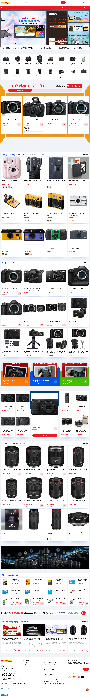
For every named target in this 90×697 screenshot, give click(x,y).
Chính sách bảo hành (49, 674)
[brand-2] (17, 612)
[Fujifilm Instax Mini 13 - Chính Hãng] (12, 168)
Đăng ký (25, 669)
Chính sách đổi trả (49, 671)
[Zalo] (8, 688)
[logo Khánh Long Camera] (12, 661)
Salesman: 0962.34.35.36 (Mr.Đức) (52, 681)
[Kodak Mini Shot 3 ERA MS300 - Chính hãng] (56, 201)
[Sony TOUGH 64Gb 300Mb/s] (50, 582)
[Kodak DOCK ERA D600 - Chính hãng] (12, 201)
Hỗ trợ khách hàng (27, 660)
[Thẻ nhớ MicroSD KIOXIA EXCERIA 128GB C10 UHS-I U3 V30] (27, 592)
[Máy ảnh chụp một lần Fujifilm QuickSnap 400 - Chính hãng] (56, 234)
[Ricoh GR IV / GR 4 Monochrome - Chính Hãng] (44, 406)
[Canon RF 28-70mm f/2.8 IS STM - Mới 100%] (12, 519)
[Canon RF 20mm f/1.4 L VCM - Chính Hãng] (78, 488)
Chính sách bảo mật (49, 669)
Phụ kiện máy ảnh (10, 575)
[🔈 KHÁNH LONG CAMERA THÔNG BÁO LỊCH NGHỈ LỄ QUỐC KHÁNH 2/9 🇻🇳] (12, 630)
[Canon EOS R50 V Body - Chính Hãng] (11, 107)
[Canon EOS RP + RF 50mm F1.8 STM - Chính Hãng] (34, 307)
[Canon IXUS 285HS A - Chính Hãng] (56, 276)
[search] (63, 2)
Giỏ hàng (25, 667)
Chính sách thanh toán (50, 667)
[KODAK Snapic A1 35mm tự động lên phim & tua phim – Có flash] (78, 234)
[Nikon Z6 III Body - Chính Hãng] (56, 107)
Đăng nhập (25, 662)
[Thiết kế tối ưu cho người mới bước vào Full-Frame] (45, 370)
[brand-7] (72, 612)
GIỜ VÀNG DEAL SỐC (28, 86)
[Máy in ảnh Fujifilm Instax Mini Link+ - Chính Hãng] (78, 168)
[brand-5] (50, 612)
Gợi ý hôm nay (8, 154)
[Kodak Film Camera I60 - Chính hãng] (34, 234)
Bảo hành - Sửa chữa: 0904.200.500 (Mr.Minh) (55, 683)
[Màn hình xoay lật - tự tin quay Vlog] (74, 370)
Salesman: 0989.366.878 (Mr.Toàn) (52, 679)
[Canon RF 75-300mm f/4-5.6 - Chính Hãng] (34, 519)
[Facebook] (2, 688)
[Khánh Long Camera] (5, 3)
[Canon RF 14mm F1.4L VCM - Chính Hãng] (78, 457)
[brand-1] (6, 612)
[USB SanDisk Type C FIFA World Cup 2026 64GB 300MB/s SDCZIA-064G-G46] (72, 592)
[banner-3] (78, 39)
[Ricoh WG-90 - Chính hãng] (81, 398)
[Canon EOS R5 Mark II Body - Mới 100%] (12, 307)
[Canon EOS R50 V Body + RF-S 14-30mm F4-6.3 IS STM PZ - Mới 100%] (56, 307)
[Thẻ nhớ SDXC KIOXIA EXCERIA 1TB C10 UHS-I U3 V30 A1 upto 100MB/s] (50, 592)
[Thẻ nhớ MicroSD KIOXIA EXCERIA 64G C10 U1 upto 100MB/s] (5, 592)
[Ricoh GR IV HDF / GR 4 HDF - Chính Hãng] (8, 398)
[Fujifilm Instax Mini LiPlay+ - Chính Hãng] (56, 168)
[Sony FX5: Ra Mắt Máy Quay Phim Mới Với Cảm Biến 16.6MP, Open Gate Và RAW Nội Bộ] (34, 630)
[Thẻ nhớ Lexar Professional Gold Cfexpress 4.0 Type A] (5, 582)
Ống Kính (6, 443)
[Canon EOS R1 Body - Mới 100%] (78, 276)
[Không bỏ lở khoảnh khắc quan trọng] (15, 370)
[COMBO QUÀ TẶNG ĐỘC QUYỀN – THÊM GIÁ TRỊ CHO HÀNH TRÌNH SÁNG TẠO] (56, 630)
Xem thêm (84, 154)
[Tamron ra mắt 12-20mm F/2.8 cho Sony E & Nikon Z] (78, 630)
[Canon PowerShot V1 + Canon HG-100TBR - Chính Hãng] (34, 339)
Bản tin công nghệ (10, 621)
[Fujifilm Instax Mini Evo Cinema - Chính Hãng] (34, 168)
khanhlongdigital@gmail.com (18, 683)
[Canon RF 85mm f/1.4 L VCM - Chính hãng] (12, 457)
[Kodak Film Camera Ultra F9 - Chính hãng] (12, 234)
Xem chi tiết (18, 650)
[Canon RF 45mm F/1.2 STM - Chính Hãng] (34, 488)
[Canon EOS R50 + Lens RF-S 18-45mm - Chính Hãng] (34, 107)
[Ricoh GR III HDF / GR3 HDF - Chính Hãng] (23, 421)
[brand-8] (83, 612)
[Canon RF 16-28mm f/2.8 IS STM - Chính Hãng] (56, 457)
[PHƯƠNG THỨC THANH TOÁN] (78, 676)
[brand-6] (61, 612)
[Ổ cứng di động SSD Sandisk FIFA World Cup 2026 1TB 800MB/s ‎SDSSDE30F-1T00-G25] (5, 602)
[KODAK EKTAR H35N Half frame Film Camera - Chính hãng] (78, 201)
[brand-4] (39, 612)
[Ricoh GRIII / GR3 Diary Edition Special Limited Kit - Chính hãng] (81, 421)
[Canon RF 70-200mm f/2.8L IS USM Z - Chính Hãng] (56, 519)
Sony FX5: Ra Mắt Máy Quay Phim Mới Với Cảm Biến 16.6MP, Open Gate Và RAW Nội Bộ (33, 640)
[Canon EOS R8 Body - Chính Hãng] (78, 107)
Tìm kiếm (25, 664)
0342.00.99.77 (5, 683)
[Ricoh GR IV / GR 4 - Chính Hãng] (23, 398)
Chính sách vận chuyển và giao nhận (53, 664)
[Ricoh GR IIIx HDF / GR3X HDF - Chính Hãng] (8, 421)
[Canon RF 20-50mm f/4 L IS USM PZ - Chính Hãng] (34, 457)
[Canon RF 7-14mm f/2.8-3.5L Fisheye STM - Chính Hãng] (12, 488)
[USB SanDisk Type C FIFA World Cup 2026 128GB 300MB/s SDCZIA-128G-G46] (50, 602)
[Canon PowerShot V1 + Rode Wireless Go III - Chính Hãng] (78, 307)
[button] (3, 115)
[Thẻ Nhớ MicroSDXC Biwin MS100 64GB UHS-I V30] (72, 582)
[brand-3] (28, 612)
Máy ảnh (6, 263)
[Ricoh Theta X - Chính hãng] (67, 398)
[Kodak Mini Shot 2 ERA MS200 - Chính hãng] (34, 201)
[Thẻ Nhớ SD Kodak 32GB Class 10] (27, 582)
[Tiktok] (5, 688)
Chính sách (47, 660)
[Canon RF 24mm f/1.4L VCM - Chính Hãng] (56, 488)
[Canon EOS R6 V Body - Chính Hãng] (12, 276)
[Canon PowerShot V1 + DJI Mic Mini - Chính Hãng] (12, 339)
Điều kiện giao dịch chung (50, 662)
